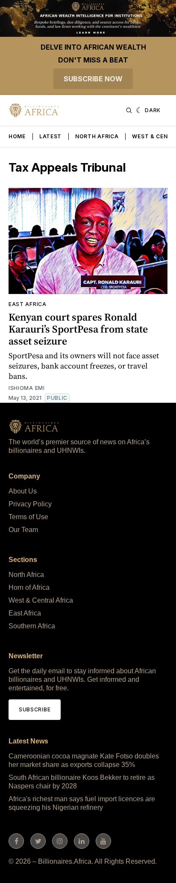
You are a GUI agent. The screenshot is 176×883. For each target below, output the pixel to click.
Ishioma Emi (27, 388)
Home (17, 136)
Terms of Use (28, 516)
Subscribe (34, 709)
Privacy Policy (30, 504)
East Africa (28, 304)
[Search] (129, 110)
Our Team (23, 529)
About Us (23, 491)
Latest (50, 136)
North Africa (96, 136)
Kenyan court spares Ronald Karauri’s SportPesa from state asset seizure (78, 329)
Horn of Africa (29, 587)
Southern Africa (32, 626)
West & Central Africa (41, 600)
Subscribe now (93, 78)
